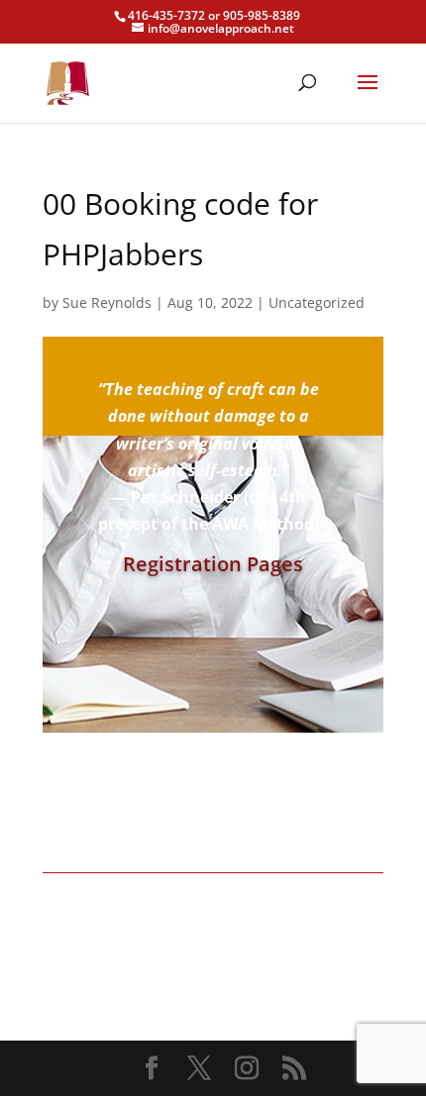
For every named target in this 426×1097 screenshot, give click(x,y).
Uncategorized (316, 302)
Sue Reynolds (107, 302)
